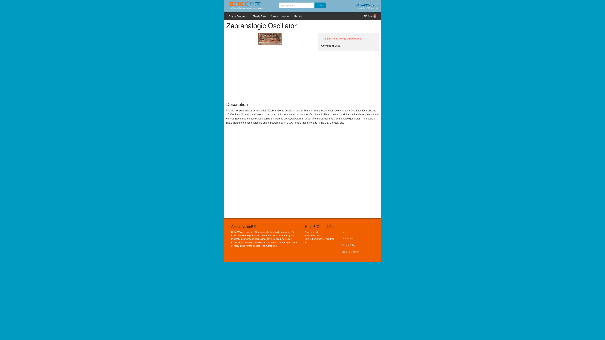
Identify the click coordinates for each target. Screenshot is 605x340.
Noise (245, 4)
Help (344, 232)
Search (274, 16)
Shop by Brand (259, 16)
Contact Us (347, 238)
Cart (371, 16)
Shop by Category (237, 16)
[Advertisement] (348, 76)
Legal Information (350, 251)
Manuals (298, 16)
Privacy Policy (348, 245)
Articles (285, 16)
